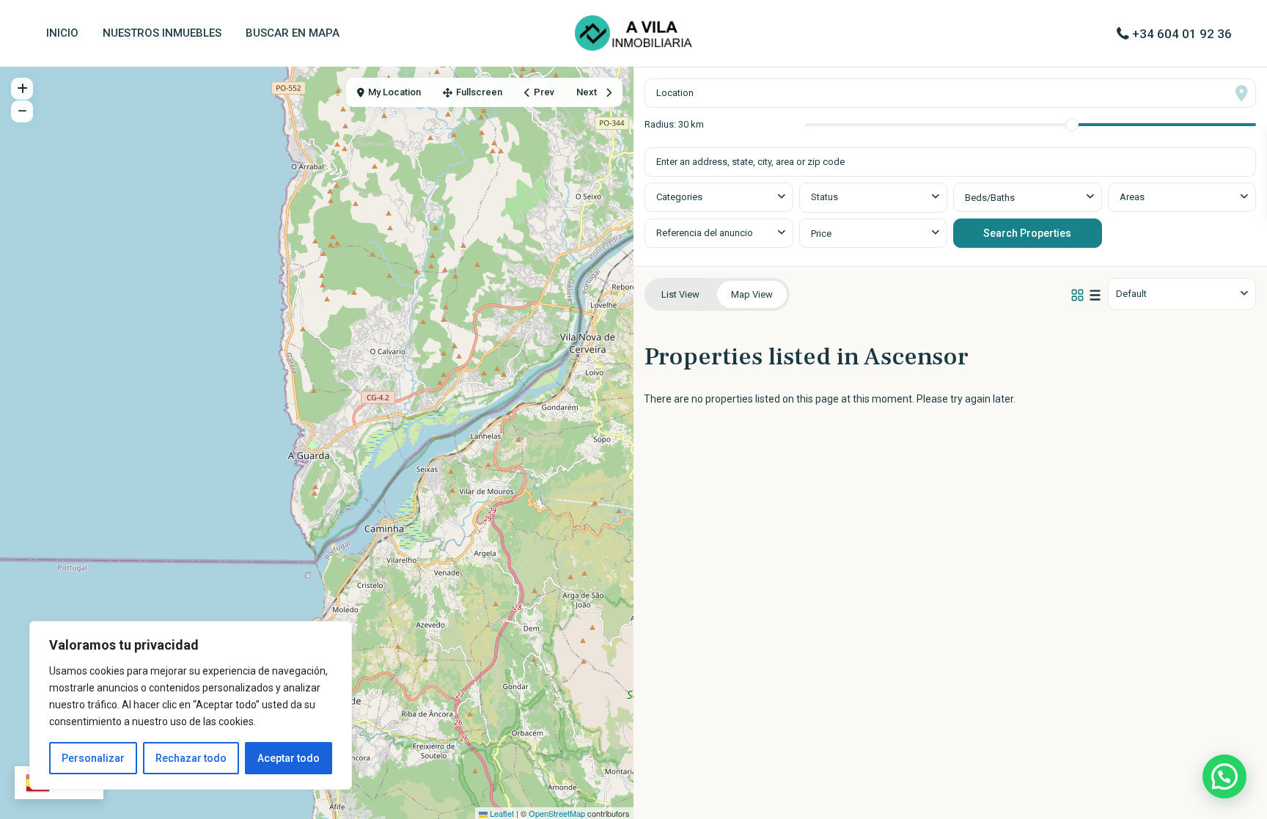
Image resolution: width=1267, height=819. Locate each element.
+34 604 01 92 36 (1182, 33)
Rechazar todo (191, 758)
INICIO (62, 33)
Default (1131, 293)
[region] (190, 705)
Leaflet (501, 813)
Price (821, 233)
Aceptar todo (288, 758)
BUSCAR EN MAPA (292, 33)
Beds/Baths (990, 197)
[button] (1224, 776)
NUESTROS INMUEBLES (162, 33)
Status (824, 196)
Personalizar (93, 758)
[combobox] (718, 197)
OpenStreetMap (557, 813)
